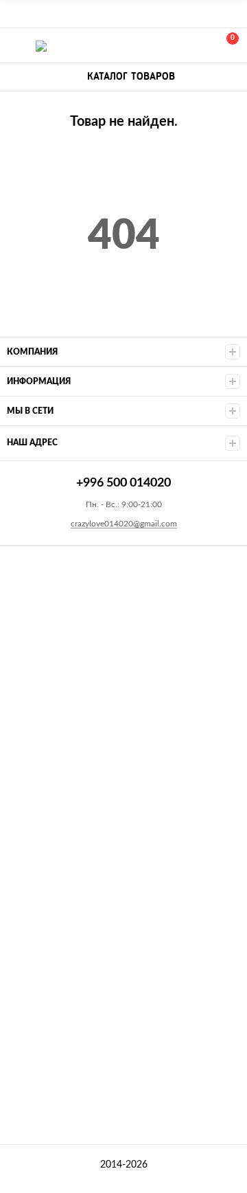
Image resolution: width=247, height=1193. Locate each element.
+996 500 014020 (166, 46)
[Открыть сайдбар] (15, 13)
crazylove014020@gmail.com (124, 524)
